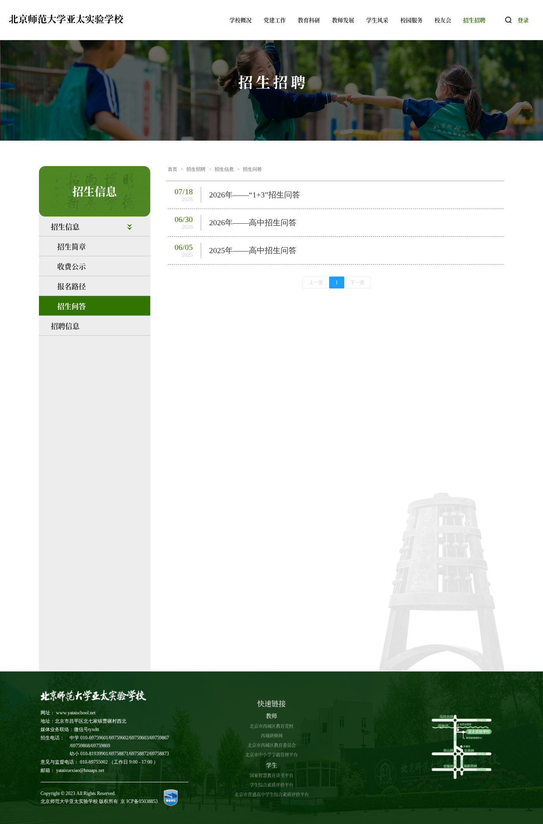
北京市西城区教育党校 (271, 726)
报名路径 (71, 286)
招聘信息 (65, 326)
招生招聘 (474, 20)
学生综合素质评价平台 (271, 784)
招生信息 (224, 169)
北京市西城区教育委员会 (272, 745)
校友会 (442, 20)
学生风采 (377, 20)
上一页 (316, 282)
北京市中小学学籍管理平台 (271, 754)
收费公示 (71, 266)
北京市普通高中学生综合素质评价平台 (272, 794)
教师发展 (343, 20)
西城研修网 (272, 735)
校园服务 (411, 20)
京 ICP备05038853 (139, 801)
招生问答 (71, 306)
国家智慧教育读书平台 (271, 775)
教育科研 (309, 20)
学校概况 (240, 20)
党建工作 (275, 20)
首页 (172, 169)
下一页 (357, 282)
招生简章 (71, 246)
